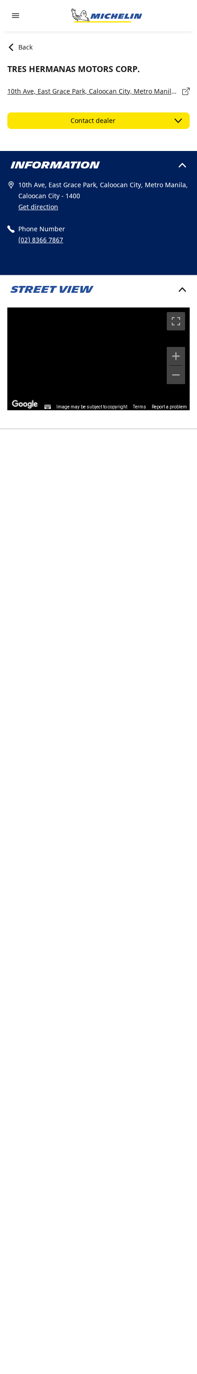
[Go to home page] (106, 15)
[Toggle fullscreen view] (176, 321)
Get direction (38, 206)
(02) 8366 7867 (40, 239)
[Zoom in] (176, 356)
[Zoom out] (176, 375)
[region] (98, 358)
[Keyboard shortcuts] (47, 407)
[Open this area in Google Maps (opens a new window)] (25, 404)
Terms (139, 406)
